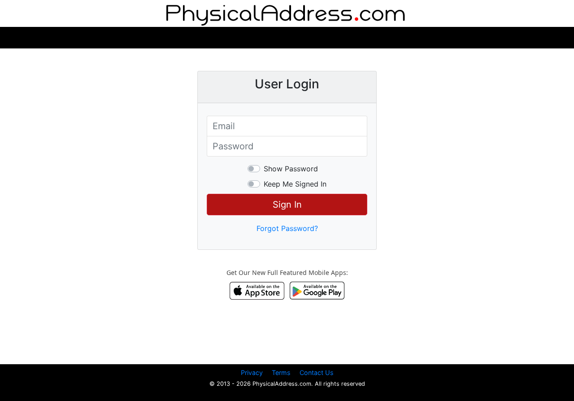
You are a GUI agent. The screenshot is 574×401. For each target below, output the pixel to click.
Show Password (291, 168)
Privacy (252, 372)
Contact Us (317, 372)
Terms (281, 372)
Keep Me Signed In (295, 183)
